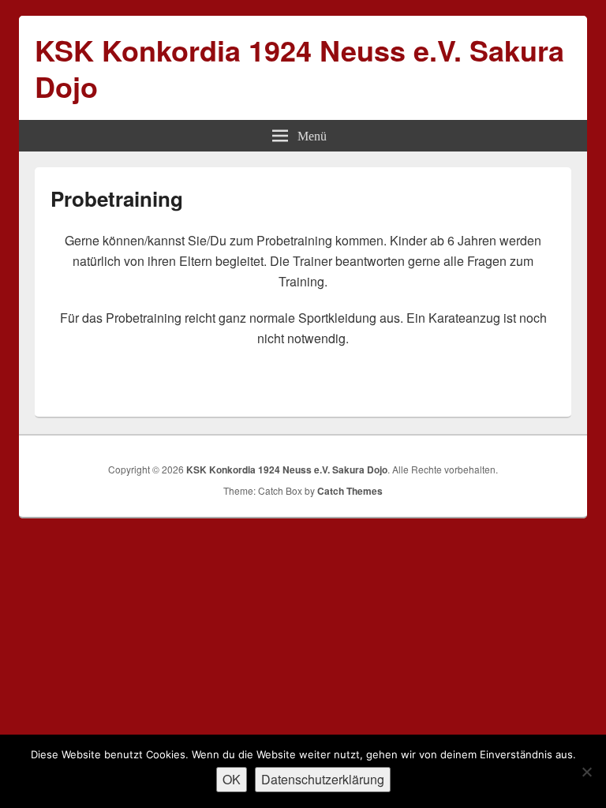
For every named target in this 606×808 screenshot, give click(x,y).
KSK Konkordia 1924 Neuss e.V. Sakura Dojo (299, 68)
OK (232, 779)
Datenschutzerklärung (322, 779)
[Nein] (586, 772)
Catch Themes (350, 491)
